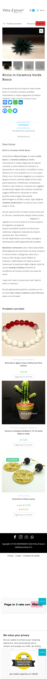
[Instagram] (21, 537)
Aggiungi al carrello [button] (23, 377)
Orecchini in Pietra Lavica (23, 499)
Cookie (18, 556)
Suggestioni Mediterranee (28, 428)
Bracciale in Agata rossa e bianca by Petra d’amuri (23, 364)
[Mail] (26, 537)
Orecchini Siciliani (24, 496)
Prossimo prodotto (33, 24)
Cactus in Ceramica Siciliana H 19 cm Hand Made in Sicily (23, 432)
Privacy (10, 556)
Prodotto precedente (14, 24)
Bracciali (16, 359)
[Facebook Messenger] (15, 110)
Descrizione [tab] (23, 125)
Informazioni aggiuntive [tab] (23, 131)
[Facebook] (5, 110)
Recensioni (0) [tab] (23, 137)
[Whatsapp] (10, 110)
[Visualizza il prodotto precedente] (4, 24)
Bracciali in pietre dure (26, 359)
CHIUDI (42, 601)
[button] (41, 31)
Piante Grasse (14, 428)
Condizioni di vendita (31, 556)
